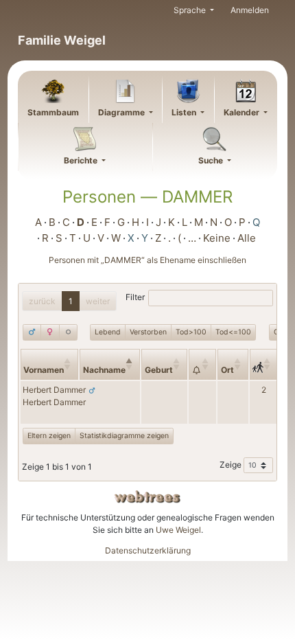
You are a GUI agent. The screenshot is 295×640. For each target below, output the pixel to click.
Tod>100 (191, 332)
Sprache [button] (191, 10)
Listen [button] (185, 112)
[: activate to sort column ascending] (203, 364)
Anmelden (250, 10)
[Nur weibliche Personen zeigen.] (49, 332)
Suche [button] (211, 160)
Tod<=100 (233, 332)
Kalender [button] (242, 112)
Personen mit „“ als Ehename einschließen (147, 260)
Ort (227, 370)
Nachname (104, 370)
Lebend (108, 332)
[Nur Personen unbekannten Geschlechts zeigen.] (68, 332)
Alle (246, 237)
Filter (135, 297)
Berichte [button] (81, 160)
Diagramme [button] (122, 112)
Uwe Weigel (178, 530)
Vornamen (43, 370)
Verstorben (148, 332)
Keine (217, 237)
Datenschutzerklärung (148, 550)
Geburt (159, 370)
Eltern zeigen (49, 435)
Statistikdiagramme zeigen (124, 435)
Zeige (232, 464)
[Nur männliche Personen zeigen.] (32, 332)
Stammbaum (53, 112)
